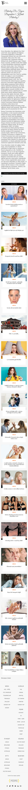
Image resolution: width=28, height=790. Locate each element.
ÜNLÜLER (7, 701)
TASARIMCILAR (7, 695)
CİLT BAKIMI (21, 698)
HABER (21, 731)
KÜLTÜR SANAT (21, 742)
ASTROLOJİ (7, 751)
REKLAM (21, 765)
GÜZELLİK (21, 686)
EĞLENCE (21, 739)
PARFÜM (21, 701)
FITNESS (7, 748)
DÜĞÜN (7, 707)
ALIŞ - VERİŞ (7, 689)
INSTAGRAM (14, 184)
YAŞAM (21, 709)
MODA (7, 686)
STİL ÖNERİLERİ (7, 692)
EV (21, 715)
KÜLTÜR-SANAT (7, 771)
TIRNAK (21, 692)
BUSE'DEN (21, 756)
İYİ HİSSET (7, 739)
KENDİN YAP (7, 704)
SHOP (21, 759)
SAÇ (21, 689)
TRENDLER (7, 698)
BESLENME (7, 745)
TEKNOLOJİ (21, 728)
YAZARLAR (21, 762)
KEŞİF (21, 734)
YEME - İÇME (21, 718)
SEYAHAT (21, 712)
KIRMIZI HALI (21, 751)
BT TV (7, 756)
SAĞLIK (7, 742)
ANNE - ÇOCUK (21, 721)
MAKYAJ (21, 695)
